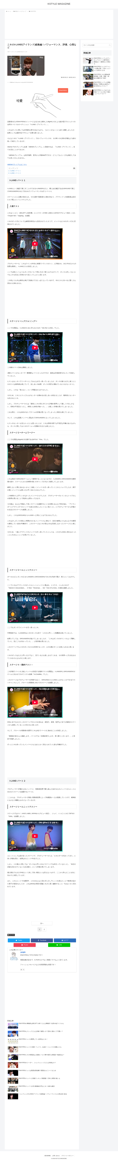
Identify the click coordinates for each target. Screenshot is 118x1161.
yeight (22, 952)
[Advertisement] (59, 25)
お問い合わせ (56, 1155)
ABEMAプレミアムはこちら (17, 164)
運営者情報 (47, 1155)
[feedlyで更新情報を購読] (21, 970)
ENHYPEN (11, 935)
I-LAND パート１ (15, 171)
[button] (109, 45)
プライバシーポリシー (67, 1155)
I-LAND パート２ (15, 173)
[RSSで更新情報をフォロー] (24, 970)
